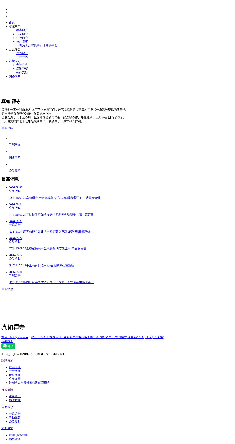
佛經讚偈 (15, 439)
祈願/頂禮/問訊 (18, 435)
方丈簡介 (22, 33)
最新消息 (15, 61)
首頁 (12, 22)
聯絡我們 (7, 341)
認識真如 (7, 360)
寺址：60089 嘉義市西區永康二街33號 (80, 337)
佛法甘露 (22, 57)
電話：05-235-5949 (43, 337)
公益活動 (22, 72)
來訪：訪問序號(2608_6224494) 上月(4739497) (134, 337)
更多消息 (7, 289)
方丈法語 (7, 389)
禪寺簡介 (22, 30)
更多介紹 (7, 128)
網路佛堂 (15, 76)
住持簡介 (22, 37)
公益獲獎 (22, 41)
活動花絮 (22, 68)
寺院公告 (22, 64)
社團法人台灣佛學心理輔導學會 (36, 45)
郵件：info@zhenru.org (15, 337)
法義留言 (22, 53)
